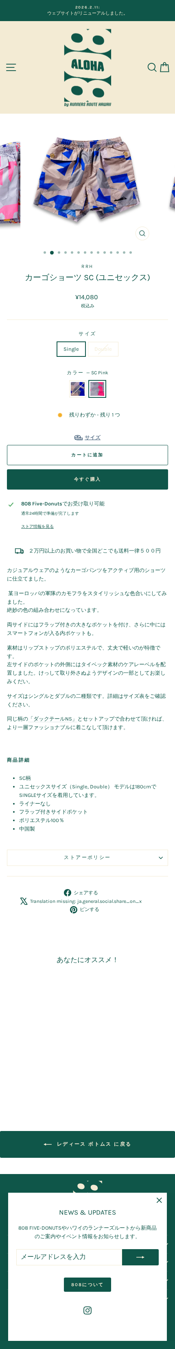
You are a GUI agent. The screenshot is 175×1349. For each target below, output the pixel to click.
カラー (88, 373)
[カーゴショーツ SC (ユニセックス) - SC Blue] (33, 1082)
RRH (87, 266)
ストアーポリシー (87, 857)
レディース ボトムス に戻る (93, 1144)
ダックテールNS (52, 719)
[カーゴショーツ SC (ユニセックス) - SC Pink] (42, 1082)
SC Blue (78, 389)
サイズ (87, 334)
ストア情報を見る (37, 526)
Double (103, 349)
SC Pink (97, 389)
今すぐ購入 (87, 479)
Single (71, 349)
